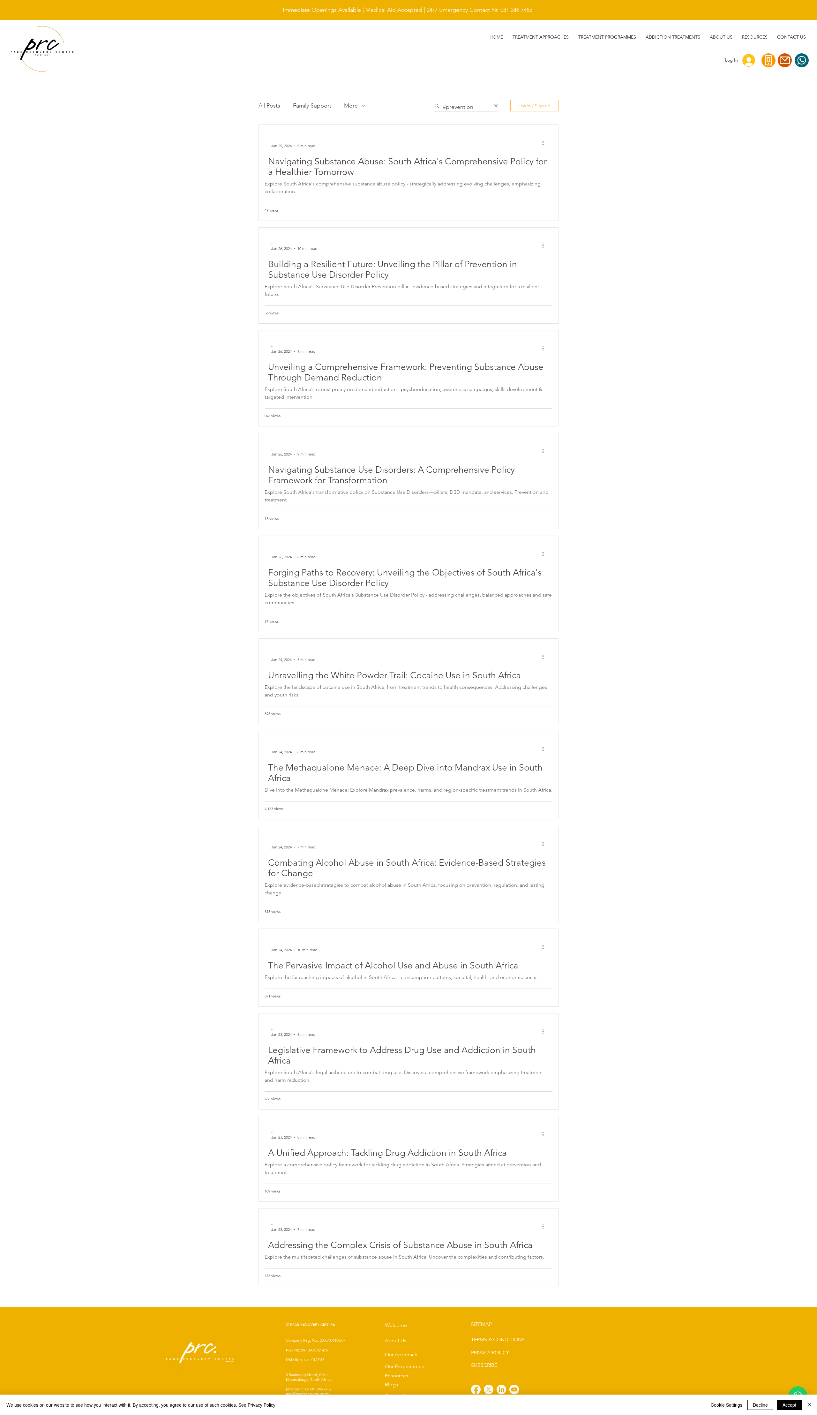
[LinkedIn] (501, 1389)
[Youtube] (514, 1389)
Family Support (312, 105)
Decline (760, 1405)
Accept (789, 1405)
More (351, 105)
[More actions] (545, 143)
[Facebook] (476, 1389)
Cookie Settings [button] (726, 1405)
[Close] (809, 1405)
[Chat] (802, 60)
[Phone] (768, 60)
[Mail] (785, 60)
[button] (673, 37)
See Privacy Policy (256, 1405)
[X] (488, 1389)
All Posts (269, 105)
